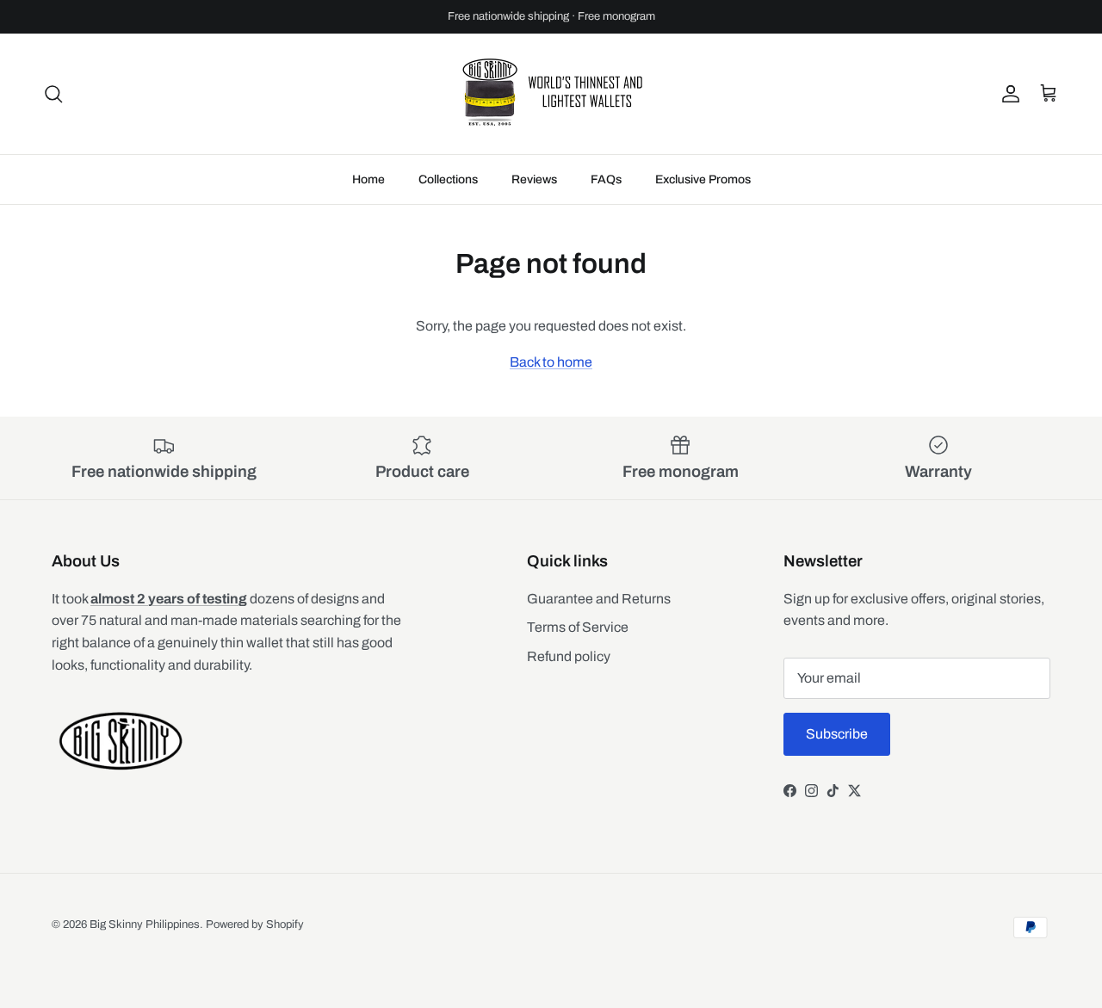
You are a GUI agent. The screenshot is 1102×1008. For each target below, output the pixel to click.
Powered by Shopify (255, 924)
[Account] (1007, 93)
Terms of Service (577, 627)
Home (368, 179)
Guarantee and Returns (599, 598)
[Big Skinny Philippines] (551, 94)
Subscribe (837, 734)
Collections (448, 179)
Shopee (501, 23)
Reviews (534, 179)
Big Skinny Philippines (145, 924)
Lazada (378, 23)
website (622, 23)
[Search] (53, 93)
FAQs (606, 179)
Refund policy (568, 656)
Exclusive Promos (703, 179)
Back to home (551, 362)
